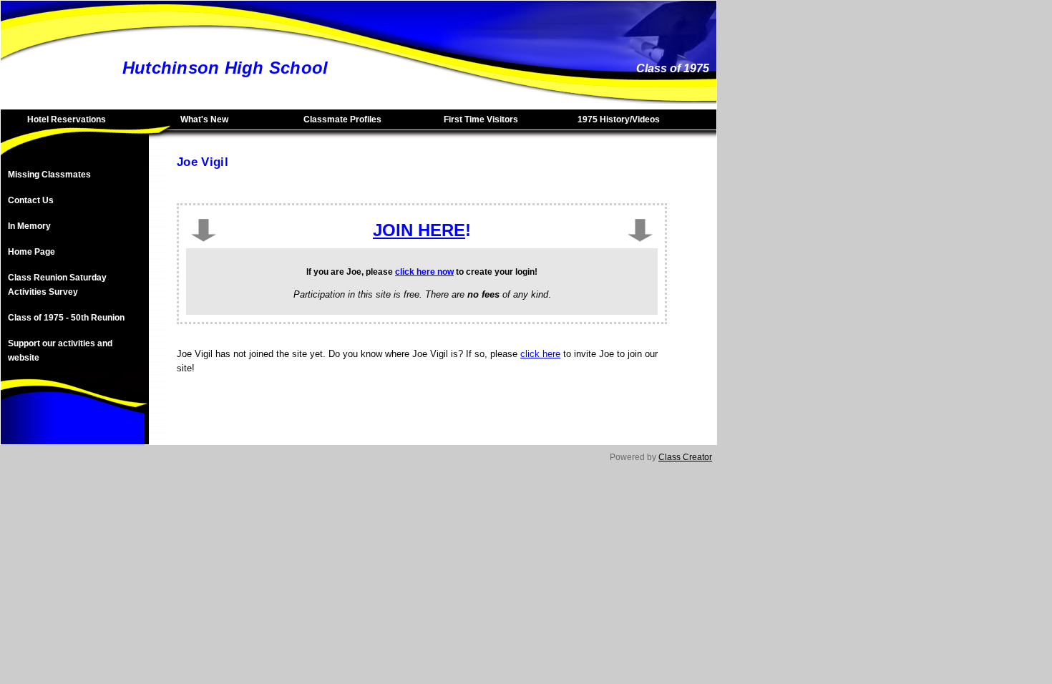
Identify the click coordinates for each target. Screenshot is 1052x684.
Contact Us (31, 200)
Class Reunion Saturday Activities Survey (57, 285)
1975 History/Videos (619, 119)
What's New (204, 119)
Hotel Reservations (66, 119)
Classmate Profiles (342, 119)
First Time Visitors (481, 119)
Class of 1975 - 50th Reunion (66, 318)
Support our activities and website (60, 350)
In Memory (29, 226)
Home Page (31, 252)
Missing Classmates (49, 175)
